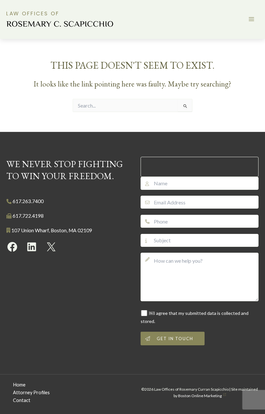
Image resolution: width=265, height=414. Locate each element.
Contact (21, 400)
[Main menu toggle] (252, 19)
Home (19, 384)
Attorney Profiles (31, 392)
